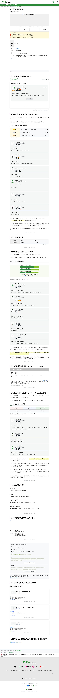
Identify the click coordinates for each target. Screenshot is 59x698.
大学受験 (29, 666)
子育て (36, 666)
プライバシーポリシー (15, 673)
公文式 (17, 48)
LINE (22, 666)
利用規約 (7, 673)
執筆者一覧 (40, 670)
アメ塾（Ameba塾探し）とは (15, 670)
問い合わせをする (13, 577)
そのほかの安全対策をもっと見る (29, 571)
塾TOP (2, 6)
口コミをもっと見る (28, 105)
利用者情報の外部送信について (26, 673)
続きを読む (29, 99)
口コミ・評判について (45, 79)
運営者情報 (51, 670)
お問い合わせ (40, 673)
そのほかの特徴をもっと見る (29, 562)
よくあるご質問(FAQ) (49, 673)
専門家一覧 (46, 670)
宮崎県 (5, 6)
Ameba (25, 685)
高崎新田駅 (12, 6)
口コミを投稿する (14, 79)
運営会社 (35, 673)
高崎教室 (12, 596)
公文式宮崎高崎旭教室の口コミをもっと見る (40, 110)
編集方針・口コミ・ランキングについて (29, 670)
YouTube (43, 666)
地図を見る (13, 599)
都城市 (8, 6)
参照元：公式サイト (45, 380)
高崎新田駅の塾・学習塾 (16, 642)
